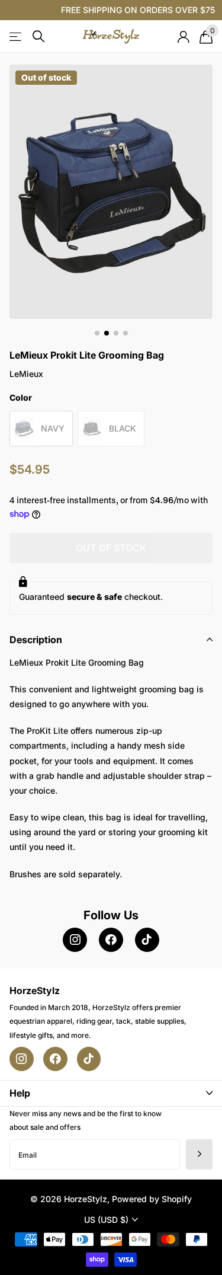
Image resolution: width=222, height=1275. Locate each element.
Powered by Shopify (152, 1199)
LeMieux (26, 374)
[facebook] (111, 940)
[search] (38, 36)
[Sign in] (183, 37)
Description (35, 640)
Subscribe (199, 1154)
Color (20, 397)
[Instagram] (75, 940)
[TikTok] (147, 940)
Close (111, 1093)
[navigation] (97, 333)
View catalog (16, 36)
